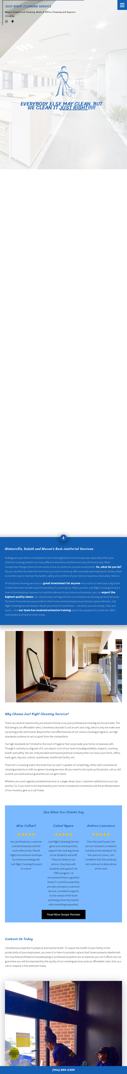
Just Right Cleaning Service (28, 6)
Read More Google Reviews (63, 914)
